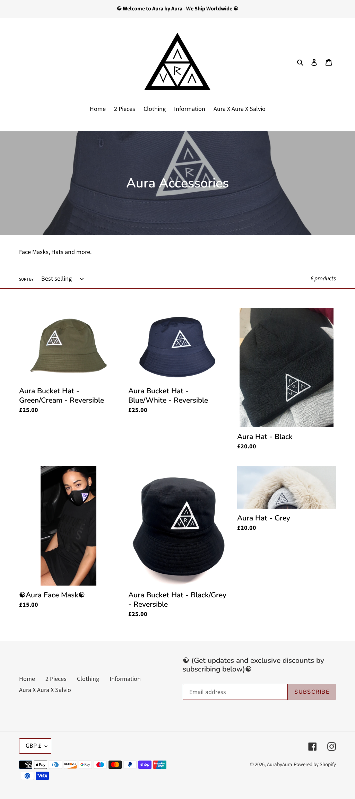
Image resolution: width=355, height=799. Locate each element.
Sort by (26, 279)
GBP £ (33, 745)
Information (125, 679)
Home (27, 679)
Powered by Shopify (315, 764)
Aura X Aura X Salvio (45, 690)
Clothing (88, 679)
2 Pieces (56, 679)
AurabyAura (279, 764)
